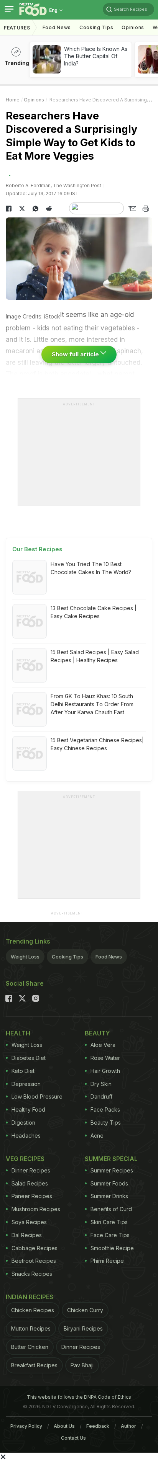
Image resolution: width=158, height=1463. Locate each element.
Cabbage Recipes (35, 1248)
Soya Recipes (29, 1222)
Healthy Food (28, 1109)
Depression (26, 1084)
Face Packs (105, 1109)
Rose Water (105, 1058)
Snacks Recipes (32, 1273)
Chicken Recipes (32, 1310)
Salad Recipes (30, 1183)
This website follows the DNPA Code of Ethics (79, 1397)
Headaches (26, 1135)
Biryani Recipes (83, 1328)
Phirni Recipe (107, 1260)
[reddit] (49, 208)
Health (18, 1033)
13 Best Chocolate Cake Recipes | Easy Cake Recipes (94, 612)
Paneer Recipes (32, 1196)
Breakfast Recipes (34, 1365)
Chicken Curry (85, 1310)
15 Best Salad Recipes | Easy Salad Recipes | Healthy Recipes (95, 656)
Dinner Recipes (31, 1170)
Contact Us (73, 1438)
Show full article (76, 354)
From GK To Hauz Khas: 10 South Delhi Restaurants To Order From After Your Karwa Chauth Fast (92, 704)
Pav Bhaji (82, 1365)
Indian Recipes (29, 1297)
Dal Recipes (27, 1235)
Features (17, 28)
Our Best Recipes (37, 549)
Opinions (133, 27)
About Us (64, 1426)
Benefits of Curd (111, 1209)
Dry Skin (101, 1084)
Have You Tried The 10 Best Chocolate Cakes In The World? (91, 568)
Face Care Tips (110, 1235)
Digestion (23, 1122)
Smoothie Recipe (112, 1248)
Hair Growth (105, 1071)
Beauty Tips (106, 1122)
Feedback (97, 1426)
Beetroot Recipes (34, 1260)
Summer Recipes (112, 1170)
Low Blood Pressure (37, 1096)
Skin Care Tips (109, 1222)
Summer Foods (109, 1183)
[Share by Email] (132, 208)
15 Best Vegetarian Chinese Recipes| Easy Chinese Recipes (97, 744)
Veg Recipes (25, 1159)
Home (13, 100)
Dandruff (101, 1096)
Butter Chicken (29, 1347)
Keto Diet (23, 1071)
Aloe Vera (103, 1045)
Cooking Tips (67, 957)
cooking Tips (96, 27)
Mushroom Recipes (36, 1209)
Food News (57, 27)
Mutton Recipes (31, 1328)
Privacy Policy (26, 1426)
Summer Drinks (109, 1196)
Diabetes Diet (29, 1058)
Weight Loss (25, 957)
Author (128, 1426)
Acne (97, 1135)
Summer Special (111, 1159)
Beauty (97, 1033)
